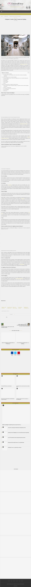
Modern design (6, 16)
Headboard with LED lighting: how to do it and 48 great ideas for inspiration (18, 432)
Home (2, 16)
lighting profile (22, 264)
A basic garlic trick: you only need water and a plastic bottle (23, 386)
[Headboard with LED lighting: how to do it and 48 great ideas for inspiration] (4, 433)
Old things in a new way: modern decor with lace (14, 447)
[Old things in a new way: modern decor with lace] (4, 448)
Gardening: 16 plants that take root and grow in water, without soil (22, 399)
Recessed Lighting (6, 79)
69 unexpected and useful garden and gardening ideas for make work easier (7, 399)
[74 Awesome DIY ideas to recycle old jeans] (8, 380)
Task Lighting (5, 80)
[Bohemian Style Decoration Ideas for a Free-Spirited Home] (4, 443)
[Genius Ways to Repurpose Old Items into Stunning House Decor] (4, 428)
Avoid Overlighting (6, 89)
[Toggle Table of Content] (28, 72)
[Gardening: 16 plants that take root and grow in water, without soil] (23, 393)
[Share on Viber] (20, 314)
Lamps (4, 83)
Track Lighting (6, 82)
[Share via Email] (21, 314)
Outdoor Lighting (6, 81)
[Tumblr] (19, 581)
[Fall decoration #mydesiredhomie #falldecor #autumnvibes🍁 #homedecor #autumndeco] (15, 536)
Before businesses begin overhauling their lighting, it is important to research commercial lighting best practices (16, 86)
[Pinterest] (17, 581)
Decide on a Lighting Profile (7, 87)
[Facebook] (12, 8)
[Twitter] (11, 581)
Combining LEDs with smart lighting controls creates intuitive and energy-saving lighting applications (15, 75)
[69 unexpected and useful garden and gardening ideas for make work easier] (8, 393)
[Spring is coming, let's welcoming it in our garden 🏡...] (15, 558)
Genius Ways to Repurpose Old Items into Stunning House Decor (17, 427)
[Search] (29, 11)
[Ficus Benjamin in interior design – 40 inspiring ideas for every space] (23, 337)
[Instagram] (14, 581)
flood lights (22, 198)
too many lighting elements (19, 278)
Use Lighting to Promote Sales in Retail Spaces (10, 88)
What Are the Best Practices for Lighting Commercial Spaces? (10, 84)
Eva (16, 20)
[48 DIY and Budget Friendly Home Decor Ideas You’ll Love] (16, 414)
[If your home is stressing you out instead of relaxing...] (15, 514)
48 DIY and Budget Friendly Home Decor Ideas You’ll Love (11, 424)
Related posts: (5, 90)
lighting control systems (24, 64)
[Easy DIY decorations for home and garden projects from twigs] (4, 438)
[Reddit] (18, 8)
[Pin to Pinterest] (17, 314)
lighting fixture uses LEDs (23, 123)
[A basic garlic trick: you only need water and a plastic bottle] (23, 380)
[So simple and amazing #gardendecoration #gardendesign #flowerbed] (15, 492)
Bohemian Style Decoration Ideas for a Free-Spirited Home (16, 442)
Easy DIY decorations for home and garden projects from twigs (16, 437)
